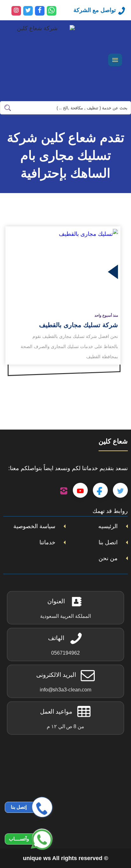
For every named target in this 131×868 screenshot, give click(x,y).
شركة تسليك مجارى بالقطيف (78, 324)
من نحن (108, 558)
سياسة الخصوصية (34, 526)
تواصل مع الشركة (94, 10)
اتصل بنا (108, 542)
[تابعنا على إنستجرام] (64, 490)
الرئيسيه (108, 526)
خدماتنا (47, 542)
